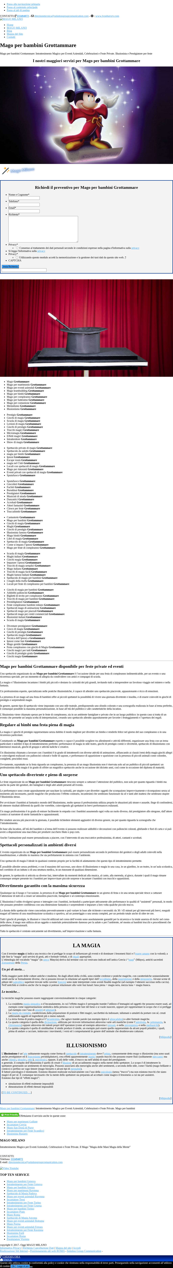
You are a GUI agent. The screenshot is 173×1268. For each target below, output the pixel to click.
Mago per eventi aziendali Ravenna (25, 1196)
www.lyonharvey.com (107, 16)
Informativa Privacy (10, 1248)
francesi (62, 982)
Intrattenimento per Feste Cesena (24, 1205)
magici (91, 1056)
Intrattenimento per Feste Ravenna (25, 1230)
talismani (50, 1009)
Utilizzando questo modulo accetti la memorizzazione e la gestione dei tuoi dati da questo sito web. (72, 257)
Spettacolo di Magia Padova (22, 1193)
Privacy (13, 244)
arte (25, 1053)
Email (12, 207)
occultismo (105, 979)
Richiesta (14, 214)
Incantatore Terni (16, 1199)
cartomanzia (156, 1022)
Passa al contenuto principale (22, 7)
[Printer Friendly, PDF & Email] (9, 1114)
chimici (12, 1059)
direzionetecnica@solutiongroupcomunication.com (61, 16)
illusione (67, 1062)
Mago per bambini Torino (20, 1208)
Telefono (13, 201)
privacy (135, 247)
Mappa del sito (63, 1248)
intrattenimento (88, 1053)
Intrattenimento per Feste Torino (24, 1202)
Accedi (77, 1248)
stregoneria (146, 979)
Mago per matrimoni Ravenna (23, 1190)
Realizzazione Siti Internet (14, 1251)
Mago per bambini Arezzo (21, 1187)
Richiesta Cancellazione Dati (38, 1248)
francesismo (34, 1056)
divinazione (50, 1022)
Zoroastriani (8, 962)
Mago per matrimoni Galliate (22, 1121)
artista (107, 1053)
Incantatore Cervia (16, 1124)
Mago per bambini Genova (21, 1181)
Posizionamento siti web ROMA (47, 1251)
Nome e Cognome (18, 194)
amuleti (39, 1009)
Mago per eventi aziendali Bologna (25, 1220)
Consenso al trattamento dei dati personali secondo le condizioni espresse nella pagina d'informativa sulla (79, 247)
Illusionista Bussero (17, 1133)
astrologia (140, 1022)
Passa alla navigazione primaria (23, 4)
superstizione (125, 979)
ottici (30, 1059)
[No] (31, 1266)
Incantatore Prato (16, 1211)
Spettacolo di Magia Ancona (22, 1217)
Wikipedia (165, 1037)
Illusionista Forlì (15, 1233)
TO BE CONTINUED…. (17, 1092)
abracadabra (116, 1019)
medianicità (152, 1025)
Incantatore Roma (16, 1236)
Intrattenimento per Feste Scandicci (25, 1130)
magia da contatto (21, 1013)
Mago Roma (13, 1214)
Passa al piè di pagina (18, 10)
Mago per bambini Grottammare (17, 1108)
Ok (13, 1266)
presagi (111, 1025)
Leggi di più (23, 1266)
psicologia (106, 1071)
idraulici (22, 1059)
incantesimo (53, 1019)
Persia (24, 962)
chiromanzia (14, 1025)
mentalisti (76, 1068)
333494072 (23, 16)
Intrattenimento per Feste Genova (24, 1184)
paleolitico (18, 982)
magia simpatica (31, 1003)
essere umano (142, 953)
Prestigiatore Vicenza (18, 1239)
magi (131, 959)
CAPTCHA (14, 260)
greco (46, 959)
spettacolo (71, 1053)
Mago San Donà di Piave (20, 1127)
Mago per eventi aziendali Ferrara (25, 1227)
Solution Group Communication (84, 1251)
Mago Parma (13, 1223)
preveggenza (131, 1025)
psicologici (41, 1059)
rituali (76, 956)
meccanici (158, 1056)
